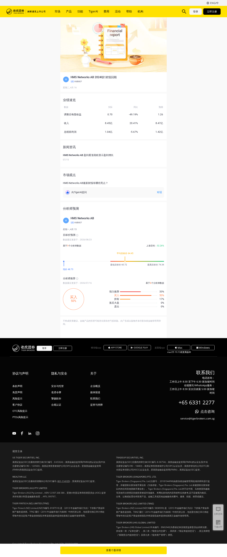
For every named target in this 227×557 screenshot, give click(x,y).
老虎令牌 (56, 392)
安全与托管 (57, 386)
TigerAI (93, 11)
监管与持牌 (96, 404)
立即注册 (212, 11)
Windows (204, 347)
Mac (180, 347)
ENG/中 (214, 3)
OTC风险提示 (19, 411)
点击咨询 (207, 411)
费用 (106, 11)
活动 (118, 11)
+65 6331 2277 (197, 402)
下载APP (218, 526)
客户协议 (17, 404)
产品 (69, 11)
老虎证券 (25, 11)
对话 (159, 192)
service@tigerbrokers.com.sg (197, 418)
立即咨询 (218, 513)
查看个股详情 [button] (113, 550)
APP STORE (116, 347)
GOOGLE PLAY (141, 347)
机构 (140, 11)
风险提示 (17, 398)
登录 (195, 11)
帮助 (129, 11)
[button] (113, 79)
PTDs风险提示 (20, 417)
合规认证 (56, 404)
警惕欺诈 (56, 398)
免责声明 (17, 392)
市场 (57, 11)
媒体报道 (95, 392)
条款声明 (17, 386)
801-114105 (63, 481)
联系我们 (95, 398)
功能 (80, 11)
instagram (37, 433)
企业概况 (95, 386)
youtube (14, 433)
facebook (22, 433)
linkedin (30, 433)
